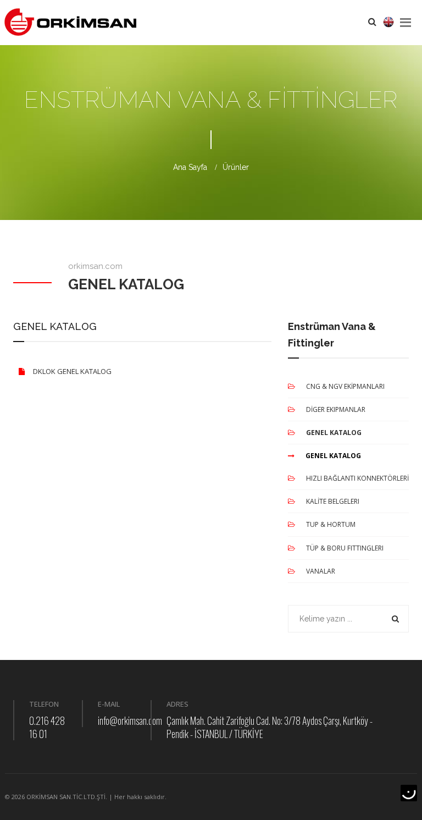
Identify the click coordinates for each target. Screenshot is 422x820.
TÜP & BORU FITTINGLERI (345, 548)
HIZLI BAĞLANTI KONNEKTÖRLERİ (357, 478)
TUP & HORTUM (331, 524)
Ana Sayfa (190, 167)
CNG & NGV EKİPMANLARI (345, 386)
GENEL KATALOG (334, 432)
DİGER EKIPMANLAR (335, 409)
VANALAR (320, 571)
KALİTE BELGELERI (332, 501)
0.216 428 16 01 (47, 727)
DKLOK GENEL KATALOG (72, 371)
